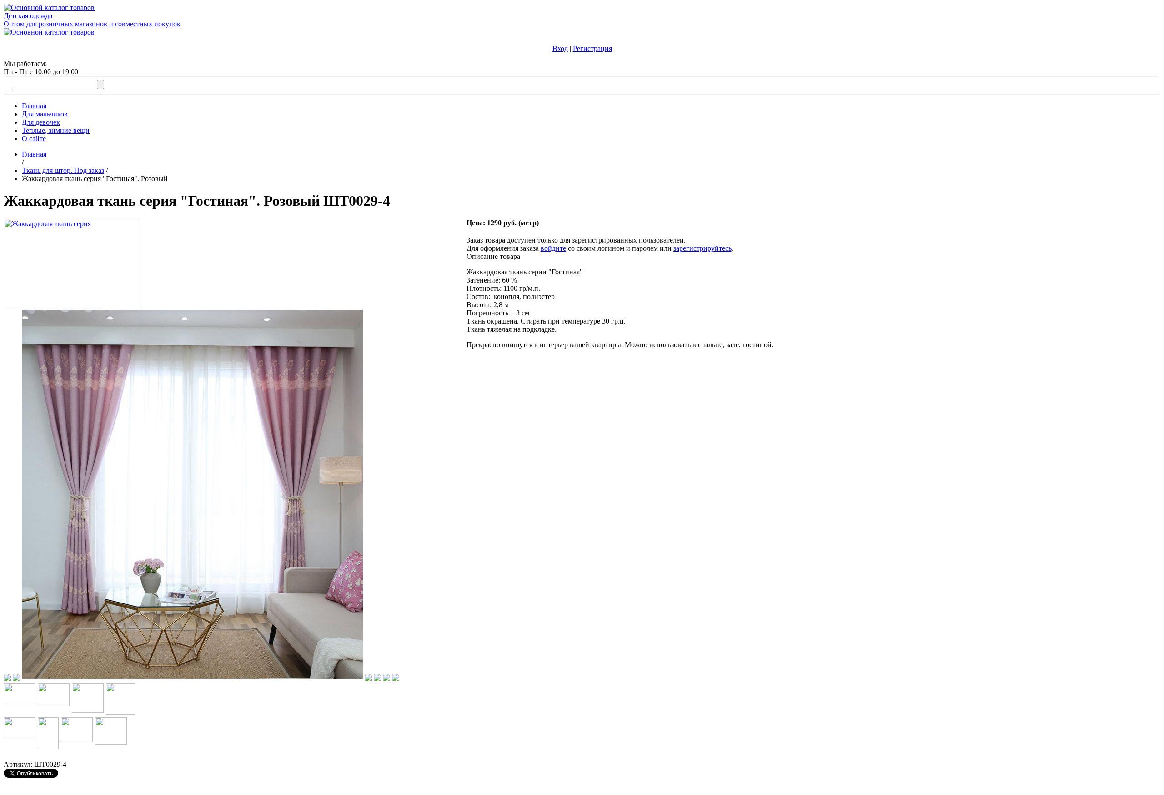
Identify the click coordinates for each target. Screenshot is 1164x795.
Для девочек (41, 122)
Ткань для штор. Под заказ (63, 170)
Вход (560, 48)
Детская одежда (28, 16)
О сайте (34, 138)
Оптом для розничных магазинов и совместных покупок (92, 24)
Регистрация (592, 48)
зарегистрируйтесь (702, 248)
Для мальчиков (45, 114)
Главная (34, 106)
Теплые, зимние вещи (56, 130)
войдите (553, 248)
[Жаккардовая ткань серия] (72, 305)
